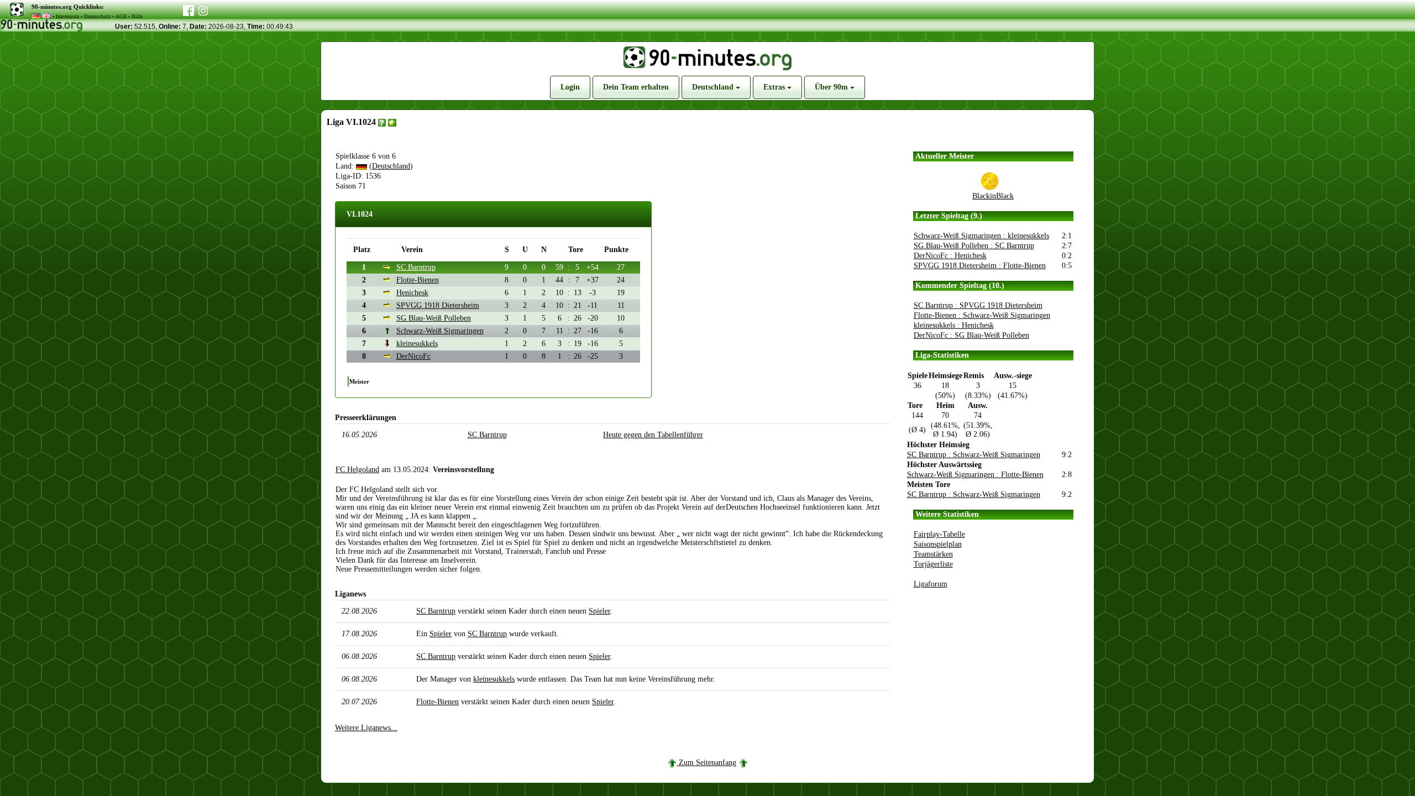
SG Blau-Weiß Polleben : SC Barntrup (974, 246)
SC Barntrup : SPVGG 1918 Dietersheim (978, 305)
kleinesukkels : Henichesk (954, 325)
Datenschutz (97, 16)
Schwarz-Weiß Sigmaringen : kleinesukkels (981, 236)
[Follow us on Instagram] (203, 9)
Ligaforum (930, 584)
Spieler (599, 611)
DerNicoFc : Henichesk (950, 256)
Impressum (67, 16)
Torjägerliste (933, 564)
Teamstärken (933, 554)
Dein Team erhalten (636, 87)
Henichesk (412, 293)
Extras (775, 87)
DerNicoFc (413, 356)
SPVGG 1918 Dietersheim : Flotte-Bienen (980, 265)
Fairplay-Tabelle (939, 534)
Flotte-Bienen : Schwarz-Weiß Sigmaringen (982, 315)
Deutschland (714, 87)
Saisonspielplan (938, 544)
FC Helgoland (357, 469)
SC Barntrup (416, 267)
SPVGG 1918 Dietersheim (437, 305)
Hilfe (137, 16)
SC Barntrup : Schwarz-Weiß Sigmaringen (973, 455)
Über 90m (832, 87)
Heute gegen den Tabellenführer (653, 435)
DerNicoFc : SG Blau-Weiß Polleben (971, 335)
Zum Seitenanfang (707, 762)
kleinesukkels (417, 343)
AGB (121, 16)
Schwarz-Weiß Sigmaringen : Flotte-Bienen (975, 474)
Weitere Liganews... (366, 728)
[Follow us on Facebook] (188, 8)
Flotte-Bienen (417, 280)
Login (570, 87)
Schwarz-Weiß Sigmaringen (440, 331)
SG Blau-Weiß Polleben (433, 318)
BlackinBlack (993, 196)
